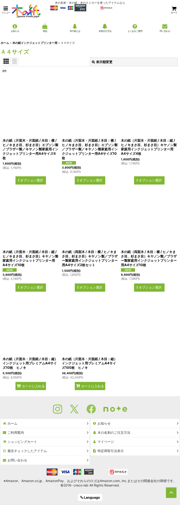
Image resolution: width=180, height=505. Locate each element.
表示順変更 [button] (104, 62)
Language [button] (91, 497)
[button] (6, 10)
